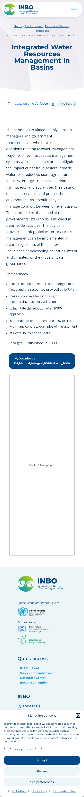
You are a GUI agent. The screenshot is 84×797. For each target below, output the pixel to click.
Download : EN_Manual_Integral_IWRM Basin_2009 (42, 360)
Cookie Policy (19, 791)
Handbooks (41, 30)
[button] (78, 716)
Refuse (42, 771)
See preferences (42, 782)
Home (18, 26)
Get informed (34, 26)
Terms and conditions (64, 791)
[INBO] (22, 9)
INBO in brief (29, 668)
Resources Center (57, 26)
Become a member (34, 682)
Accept (42, 760)
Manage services (23, 749)
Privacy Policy (39, 791)
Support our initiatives (36, 673)
